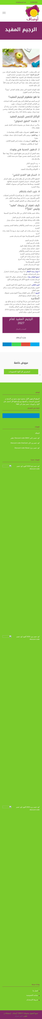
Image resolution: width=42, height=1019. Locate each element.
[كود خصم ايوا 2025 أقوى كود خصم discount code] (6, 549)
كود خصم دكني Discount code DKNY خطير (25, 438)
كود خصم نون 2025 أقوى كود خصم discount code (28, 638)
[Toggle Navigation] (4, 13)
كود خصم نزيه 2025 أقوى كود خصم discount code (28, 808)
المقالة (37, 433)
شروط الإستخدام (32, 1000)
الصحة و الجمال (21, 329)
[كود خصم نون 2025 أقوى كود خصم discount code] (6, 719)
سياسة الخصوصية (32, 995)
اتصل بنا (35, 991)
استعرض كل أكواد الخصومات (21, 372)
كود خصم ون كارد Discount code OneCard (25, 443)
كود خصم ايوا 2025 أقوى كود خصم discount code (28, 467)
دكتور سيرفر (19, 1016)
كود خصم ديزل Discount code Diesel (27, 448)
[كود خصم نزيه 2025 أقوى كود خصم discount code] (6, 890)
